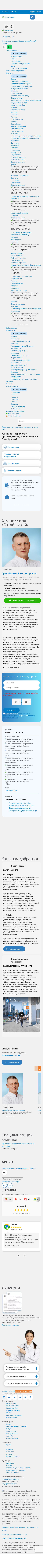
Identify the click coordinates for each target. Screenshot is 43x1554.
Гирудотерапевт (17, 131)
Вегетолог (15, 143)
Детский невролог (18, 162)
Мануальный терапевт (20, 88)
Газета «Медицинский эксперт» (18, 1468)
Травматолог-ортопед (20, 96)
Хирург (13, 164)
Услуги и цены (12, 50)
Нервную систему (13, 1410)
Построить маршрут (14, 949)
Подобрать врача (21, 324)
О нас (13, 394)
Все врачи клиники (12, 1062)
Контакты (15, 409)
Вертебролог (16, 124)
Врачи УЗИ (15, 140)
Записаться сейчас (21, 505)
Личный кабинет (14, 416)
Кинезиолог (15, 150)
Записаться (11, 710)
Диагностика (16, 61)
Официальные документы (20, 808)
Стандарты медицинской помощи (23, 810)
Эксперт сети (16, 152)
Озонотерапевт (17, 129)
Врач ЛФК (15, 107)
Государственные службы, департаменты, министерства (21, 804)
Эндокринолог (16, 93)
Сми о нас (15, 399)
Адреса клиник (35, 12)
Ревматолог (22, 86)
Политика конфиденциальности (14, 1534)
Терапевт (14, 122)
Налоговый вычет (18, 406)
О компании (11, 386)
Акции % (9, 381)
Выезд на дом (11, 1433)
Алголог (14, 112)
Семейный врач (17, 119)
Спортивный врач (18, 110)
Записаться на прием (10, 41)
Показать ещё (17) (10, 1149)
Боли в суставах (12, 1406)
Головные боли (12, 1408)
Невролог (19, 81)
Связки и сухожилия (14, 1415)
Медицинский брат (18, 105)
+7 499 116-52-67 (9, 11)
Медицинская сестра (19, 103)
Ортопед (21, 84)
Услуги (13, 59)
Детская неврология (19, 68)
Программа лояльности (15, 1470)
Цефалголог (16, 155)
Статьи (14, 402)
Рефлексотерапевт (18, 126)
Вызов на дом (24, 41)
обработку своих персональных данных (16, 715)
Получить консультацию (20, 63)
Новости (14, 397)
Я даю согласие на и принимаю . (19, 716)
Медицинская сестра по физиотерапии (26, 100)
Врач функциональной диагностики (25, 138)
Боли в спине (11, 1403)
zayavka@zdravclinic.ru (10, 1479)
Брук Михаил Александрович (19, 573)
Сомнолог (15, 114)
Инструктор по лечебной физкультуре (26, 136)
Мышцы (9, 1413)
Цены (13, 66)
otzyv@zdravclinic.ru (9, 1484)
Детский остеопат (18, 159)
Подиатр (14, 148)
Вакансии (14, 404)
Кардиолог (15, 145)
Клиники (9, 330)
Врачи (9, 73)
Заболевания (11, 328)
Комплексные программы (16, 71)
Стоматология (12, 1438)
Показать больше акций (12, 1179)
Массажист (15, 133)
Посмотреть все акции (10, 1181)
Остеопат (15, 91)
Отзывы (9, 384)
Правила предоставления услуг (14, 1538)
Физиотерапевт (17, 98)
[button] (39, 1068)
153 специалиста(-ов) (11, 1055)
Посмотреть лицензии (10, 1325)
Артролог (14, 117)
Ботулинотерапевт (18, 157)
